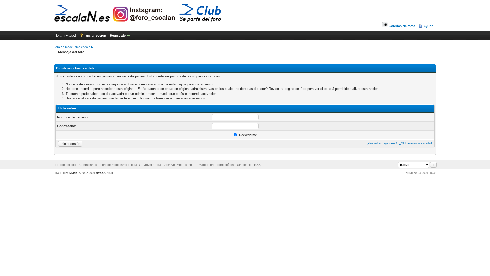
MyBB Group (104, 172)
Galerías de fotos (402, 26)
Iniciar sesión (95, 35)
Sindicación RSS (249, 165)
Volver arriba (152, 165)
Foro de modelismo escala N (73, 47)
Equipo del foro (65, 165)
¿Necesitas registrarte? (382, 143)
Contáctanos (88, 165)
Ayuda (428, 26)
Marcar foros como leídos (216, 165)
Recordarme (247, 135)
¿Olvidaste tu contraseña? (415, 143)
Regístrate (118, 35)
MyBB (73, 172)
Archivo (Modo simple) (179, 165)
